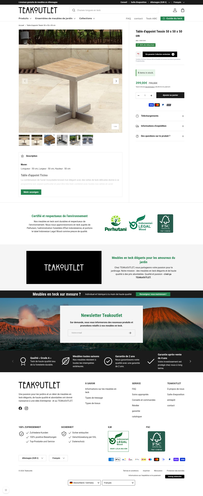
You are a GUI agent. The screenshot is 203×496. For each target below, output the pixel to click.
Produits (23, 18)
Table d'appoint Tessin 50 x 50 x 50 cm (41, 25)
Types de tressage (94, 397)
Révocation (158, 471)
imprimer (146, 471)
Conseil (124, 2)
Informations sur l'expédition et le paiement (145, 475)
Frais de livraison (150, 87)
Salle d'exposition (139, 2)
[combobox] (114, 10)
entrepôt (171, 400)
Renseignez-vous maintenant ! (153, 294)
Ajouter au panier (170, 95)
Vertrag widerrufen (175, 477)
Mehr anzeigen (31, 192)
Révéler (135, 405)
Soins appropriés (140, 394)
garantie (136, 411)
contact (138, 18)
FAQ (128, 18)
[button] (183, 10)
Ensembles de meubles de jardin (53, 18)
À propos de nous (175, 389)
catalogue (137, 416)
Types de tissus (92, 403)
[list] (70, 81)
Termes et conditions (131, 471)
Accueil (21, 25)
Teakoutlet (28, 471)
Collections (85, 18)
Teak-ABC (151, 18)
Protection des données (175, 471)
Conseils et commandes (143, 400)
